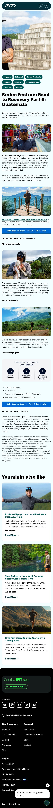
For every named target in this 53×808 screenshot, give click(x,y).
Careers (5, 740)
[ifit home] (10, 5)
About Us (6, 729)
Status (26, 740)
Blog (4, 750)
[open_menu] (46, 6)
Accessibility (8, 764)
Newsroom (7, 745)
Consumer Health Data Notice (15, 769)
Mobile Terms (8, 774)
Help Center (29, 729)
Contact (27, 745)
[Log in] (41, 6)
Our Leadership (9, 735)
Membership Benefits (33, 735)
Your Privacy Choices (11, 780)
